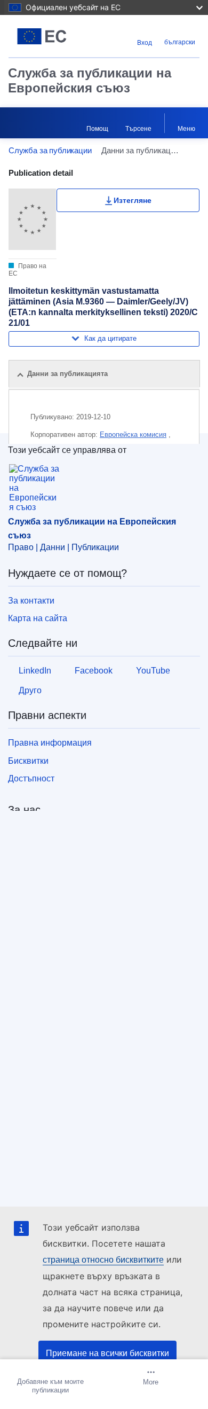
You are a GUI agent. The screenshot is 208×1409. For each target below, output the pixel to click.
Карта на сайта (37, 618)
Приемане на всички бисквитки (107, 1353)
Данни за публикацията (67, 374)
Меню (186, 128)
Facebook (94, 670)
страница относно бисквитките (103, 1259)
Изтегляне (132, 200)
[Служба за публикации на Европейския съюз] (42, 36)
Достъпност (31, 778)
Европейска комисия (133, 434)
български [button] (179, 42)
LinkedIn (35, 670)
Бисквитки (28, 760)
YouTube (153, 670)
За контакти (31, 600)
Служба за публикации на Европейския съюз (89, 80)
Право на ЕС (27, 269)
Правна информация (50, 742)
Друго (30, 690)
